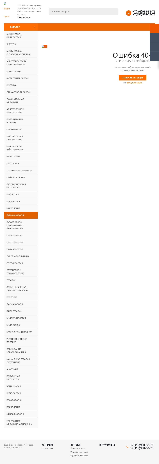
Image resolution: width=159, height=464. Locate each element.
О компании (47, 448)
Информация (107, 445)
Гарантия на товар (79, 456)
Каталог (15, 27)
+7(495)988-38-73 (144, 14)
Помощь (75, 445)
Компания (48, 445)
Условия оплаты (78, 448)
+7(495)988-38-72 (144, 11)
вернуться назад (134, 83)
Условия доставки (79, 452)
